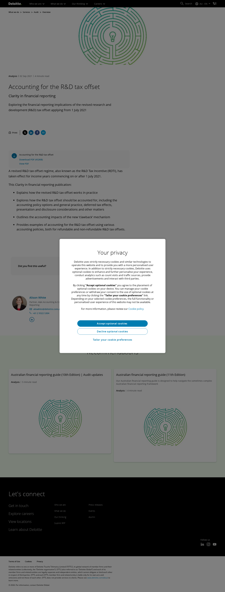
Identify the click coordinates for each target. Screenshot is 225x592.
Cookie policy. (136, 309)
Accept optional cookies (112, 323)
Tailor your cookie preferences (112, 339)
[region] (112, 296)
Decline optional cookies (112, 331)
